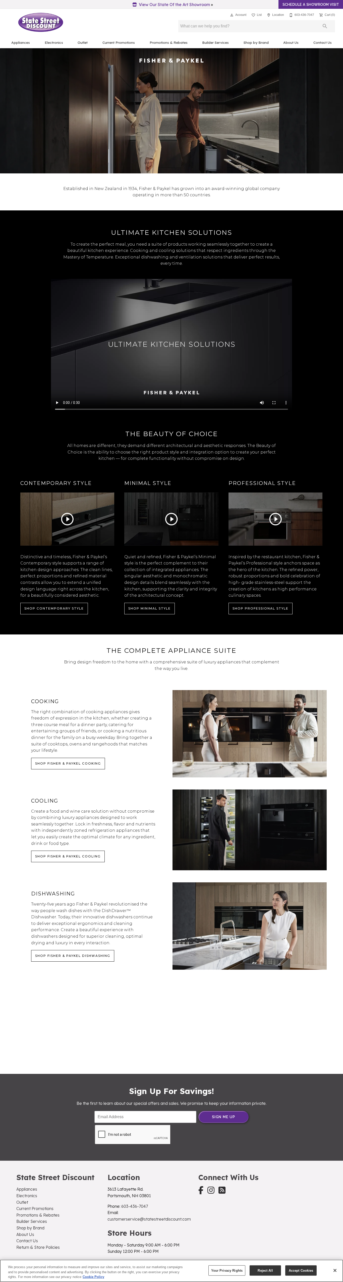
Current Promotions (118, 42)
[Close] (334, 1270)
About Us (291, 42)
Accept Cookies (301, 1270)
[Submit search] (325, 26)
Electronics (54, 42)
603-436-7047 (134, 1206)
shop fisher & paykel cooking (68, 763)
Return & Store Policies (38, 1247)
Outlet (83, 42)
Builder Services (215, 42)
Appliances (20, 42)
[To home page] (40, 22)
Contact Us (322, 42)
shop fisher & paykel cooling (68, 856)
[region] (171, 1271)
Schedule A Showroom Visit (310, 4)
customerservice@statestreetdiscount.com (149, 1219)
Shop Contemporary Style (54, 608)
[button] (232, 15)
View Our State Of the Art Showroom (174, 4)
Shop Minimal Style (149, 608)
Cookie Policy (93, 1277)
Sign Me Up (223, 1117)
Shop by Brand (256, 42)
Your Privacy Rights (227, 1270)
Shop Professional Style (261, 608)
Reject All (265, 1270)
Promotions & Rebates (169, 42)
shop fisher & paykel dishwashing (72, 956)
